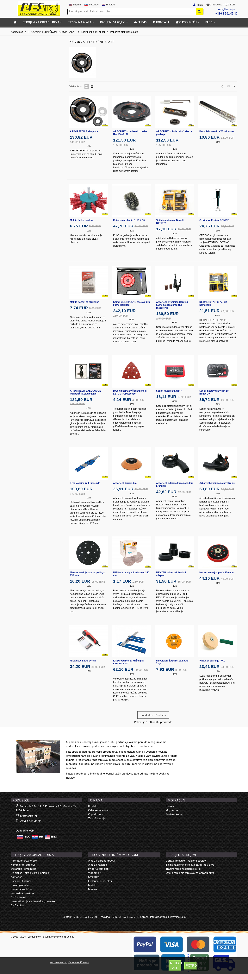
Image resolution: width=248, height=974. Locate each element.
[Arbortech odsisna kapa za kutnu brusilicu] (174, 463)
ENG (54, 836)
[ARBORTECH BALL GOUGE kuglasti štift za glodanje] (88, 371)
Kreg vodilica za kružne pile (85, 483)
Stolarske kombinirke (23, 868)
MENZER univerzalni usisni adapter (171, 574)
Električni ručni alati (100, 880)
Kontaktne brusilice (22, 893)
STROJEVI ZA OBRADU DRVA (41, 22)
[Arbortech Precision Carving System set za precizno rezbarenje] (174, 282)
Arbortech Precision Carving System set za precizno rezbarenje (172, 305)
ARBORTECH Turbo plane (84, 131)
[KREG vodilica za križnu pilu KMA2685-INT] (131, 641)
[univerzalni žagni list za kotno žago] (174, 641)
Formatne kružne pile (24, 860)
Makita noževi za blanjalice (84, 302)
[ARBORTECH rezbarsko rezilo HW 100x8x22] (131, 112)
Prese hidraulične (21, 889)
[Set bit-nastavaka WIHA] (174, 371)
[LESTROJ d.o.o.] (39, 8)
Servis (142, 22)
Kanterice (16, 876)
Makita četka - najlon (81, 220)
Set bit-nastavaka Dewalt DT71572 (170, 222)
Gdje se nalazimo (98, 810)
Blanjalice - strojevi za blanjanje (30, 872)
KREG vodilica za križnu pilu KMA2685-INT (128, 662)
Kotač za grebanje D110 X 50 (129, 220)
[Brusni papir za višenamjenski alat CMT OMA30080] (131, 371)
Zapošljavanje (96, 818)
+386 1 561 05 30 (226, 13)
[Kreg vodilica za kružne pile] (88, 463)
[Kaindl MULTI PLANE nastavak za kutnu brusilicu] (131, 282)
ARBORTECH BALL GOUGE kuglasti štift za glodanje (85, 392)
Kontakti (93, 806)
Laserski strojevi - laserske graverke (33, 901)
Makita (92, 885)
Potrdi (191, 965)
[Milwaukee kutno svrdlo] (88, 641)
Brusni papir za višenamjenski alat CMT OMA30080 (129, 392)
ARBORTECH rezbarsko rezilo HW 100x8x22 (130, 133)
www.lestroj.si (178, 916)
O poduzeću (188, 22)
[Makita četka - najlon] (88, 200)
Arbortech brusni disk (125, 483)
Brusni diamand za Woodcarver (216, 131)
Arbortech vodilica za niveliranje (217, 483)
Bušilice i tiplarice (21, 880)
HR (41, 836)
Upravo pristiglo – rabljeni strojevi (186, 860)
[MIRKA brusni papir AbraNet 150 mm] (131, 552)
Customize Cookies (78, 962)
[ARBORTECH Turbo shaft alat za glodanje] (174, 112)
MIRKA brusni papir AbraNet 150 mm (131, 574)
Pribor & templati (98, 868)
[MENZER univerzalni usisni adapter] (174, 552)
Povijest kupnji (174, 814)
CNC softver (18, 905)
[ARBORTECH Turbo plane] (88, 112)
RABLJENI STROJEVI (112, 22)
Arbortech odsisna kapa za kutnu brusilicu (174, 484)
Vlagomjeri (94, 872)
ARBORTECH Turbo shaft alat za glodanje (174, 133)
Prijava (170, 806)
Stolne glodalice (20, 885)
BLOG (209, 22)
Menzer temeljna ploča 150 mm (216, 572)
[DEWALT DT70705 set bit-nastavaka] (218, 282)
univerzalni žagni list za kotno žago (172, 662)
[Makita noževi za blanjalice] (88, 282)
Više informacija (58, 962)
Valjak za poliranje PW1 (212, 660)
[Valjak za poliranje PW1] (218, 641)
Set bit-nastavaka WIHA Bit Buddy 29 (214, 392)
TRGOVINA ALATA (79, 22)
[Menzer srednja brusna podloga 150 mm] (88, 552)
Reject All (175, 966)
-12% (88, 146)
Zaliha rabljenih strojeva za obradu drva (190, 864)
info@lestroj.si (226, 9)
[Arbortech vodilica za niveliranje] (218, 463)
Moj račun (172, 810)
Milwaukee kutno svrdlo (83, 660)
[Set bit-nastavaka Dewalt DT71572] (174, 200)
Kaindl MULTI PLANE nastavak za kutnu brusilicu (131, 303)
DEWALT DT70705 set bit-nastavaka (213, 303)
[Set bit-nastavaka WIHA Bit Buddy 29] (218, 371)
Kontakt (163, 22)
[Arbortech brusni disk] (131, 463)
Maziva (92, 889)
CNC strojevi (18, 897)
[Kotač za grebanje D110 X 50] (131, 200)
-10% (131, 149)
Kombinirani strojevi (23, 864)
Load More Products (153, 715)
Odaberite (74, 86)
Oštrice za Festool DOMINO (214, 220)
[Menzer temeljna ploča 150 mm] (218, 552)
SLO (27, 836)
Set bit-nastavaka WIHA (169, 390)
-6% (218, 671)
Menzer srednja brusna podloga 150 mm (87, 574)
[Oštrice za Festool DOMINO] (218, 200)
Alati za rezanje (97, 864)
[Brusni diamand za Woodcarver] (218, 112)
